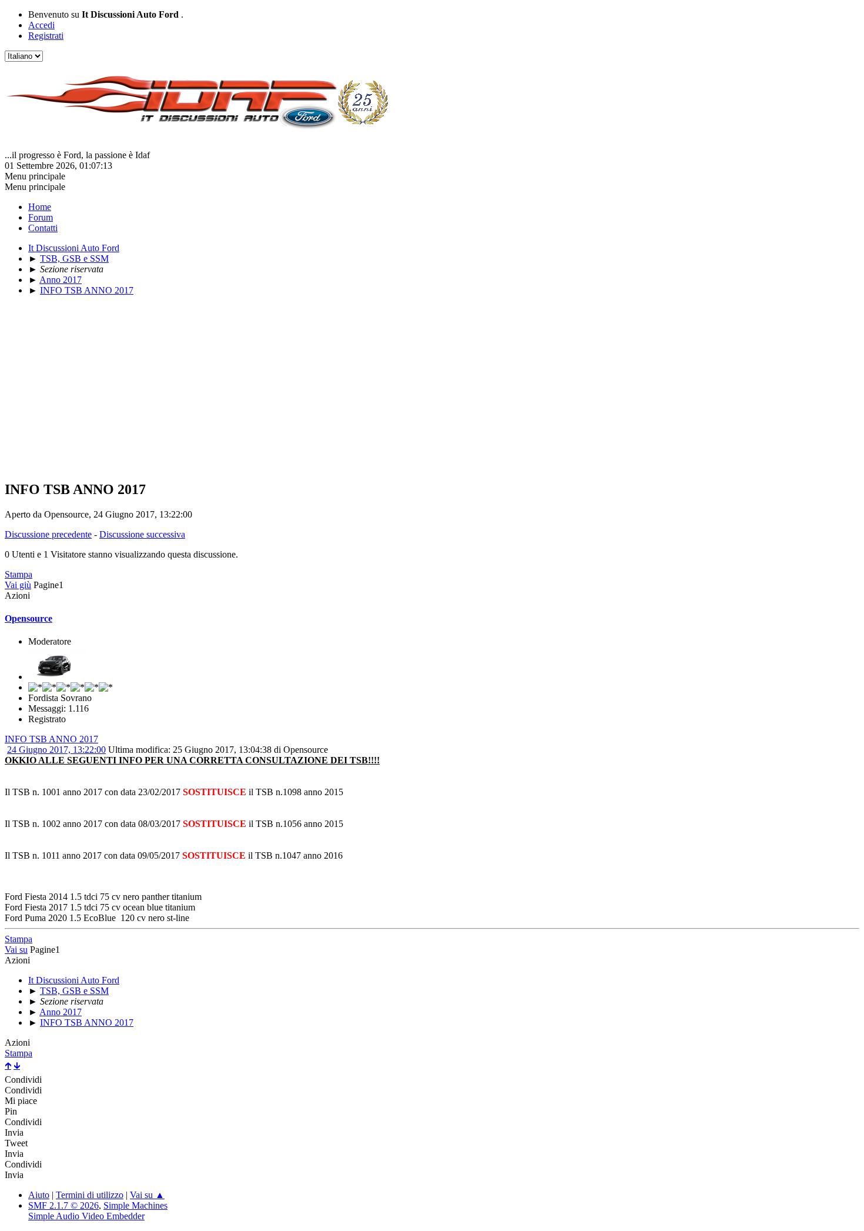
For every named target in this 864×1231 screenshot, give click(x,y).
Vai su (16, 950)
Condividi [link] (23, 1080)
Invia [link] (14, 1132)
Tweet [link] (16, 1143)
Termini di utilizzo (89, 1195)
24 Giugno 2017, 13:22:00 (56, 750)
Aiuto (38, 1195)
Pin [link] (11, 1111)
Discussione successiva (142, 534)
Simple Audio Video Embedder (86, 1216)
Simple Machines (135, 1205)
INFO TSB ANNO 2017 (51, 739)
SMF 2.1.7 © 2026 (63, 1205)
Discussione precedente (48, 534)
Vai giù (18, 585)
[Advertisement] (357, 387)
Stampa (18, 574)
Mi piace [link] (21, 1101)
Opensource (28, 618)
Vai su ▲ (147, 1195)
